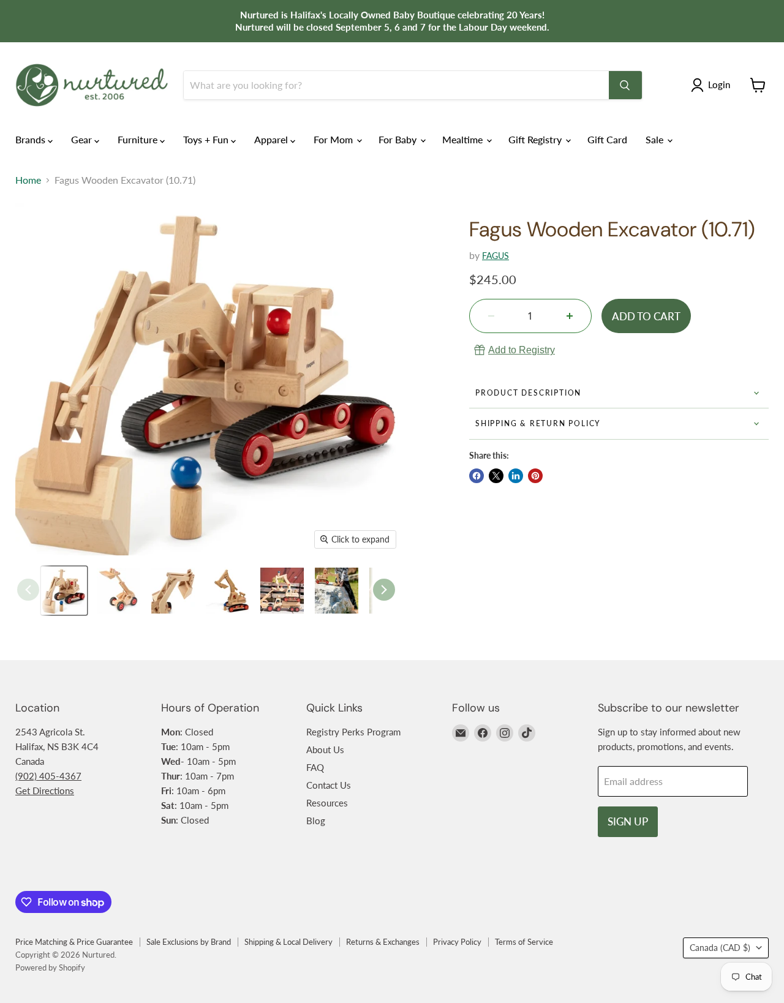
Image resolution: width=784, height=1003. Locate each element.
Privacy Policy (457, 942)
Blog (315, 820)
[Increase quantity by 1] (569, 316)
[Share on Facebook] (476, 475)
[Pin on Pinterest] (535, 475)
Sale (656, 139)
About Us (325, 749)
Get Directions (44, 790)
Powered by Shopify (50, 967)
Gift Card (607, 139)
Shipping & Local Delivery (288, 942)
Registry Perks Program (353, 731)
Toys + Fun (207, 139)
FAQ (315, 767)
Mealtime (463, 139)
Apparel (272, 139)
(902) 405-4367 (48, 775)
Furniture (139, 139)
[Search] (625, 85)
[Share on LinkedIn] (515, 475)
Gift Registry (536, 139)
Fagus (495, 255)
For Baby (399, 139)
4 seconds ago (521, 350)
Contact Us (328, 785)
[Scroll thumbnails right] (384, 590)
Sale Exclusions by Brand (188, 942)
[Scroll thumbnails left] (28, 590)
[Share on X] (496, 475)
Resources (327, 802)
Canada (720, 947)
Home (28, 180)
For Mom (334, 139)
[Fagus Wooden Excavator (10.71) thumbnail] (64, 590)
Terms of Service (524, 942)
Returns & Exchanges (383, 942)
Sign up (628, 821)
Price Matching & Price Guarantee (74, 942)
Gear (82, 139)
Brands (31, 139)
